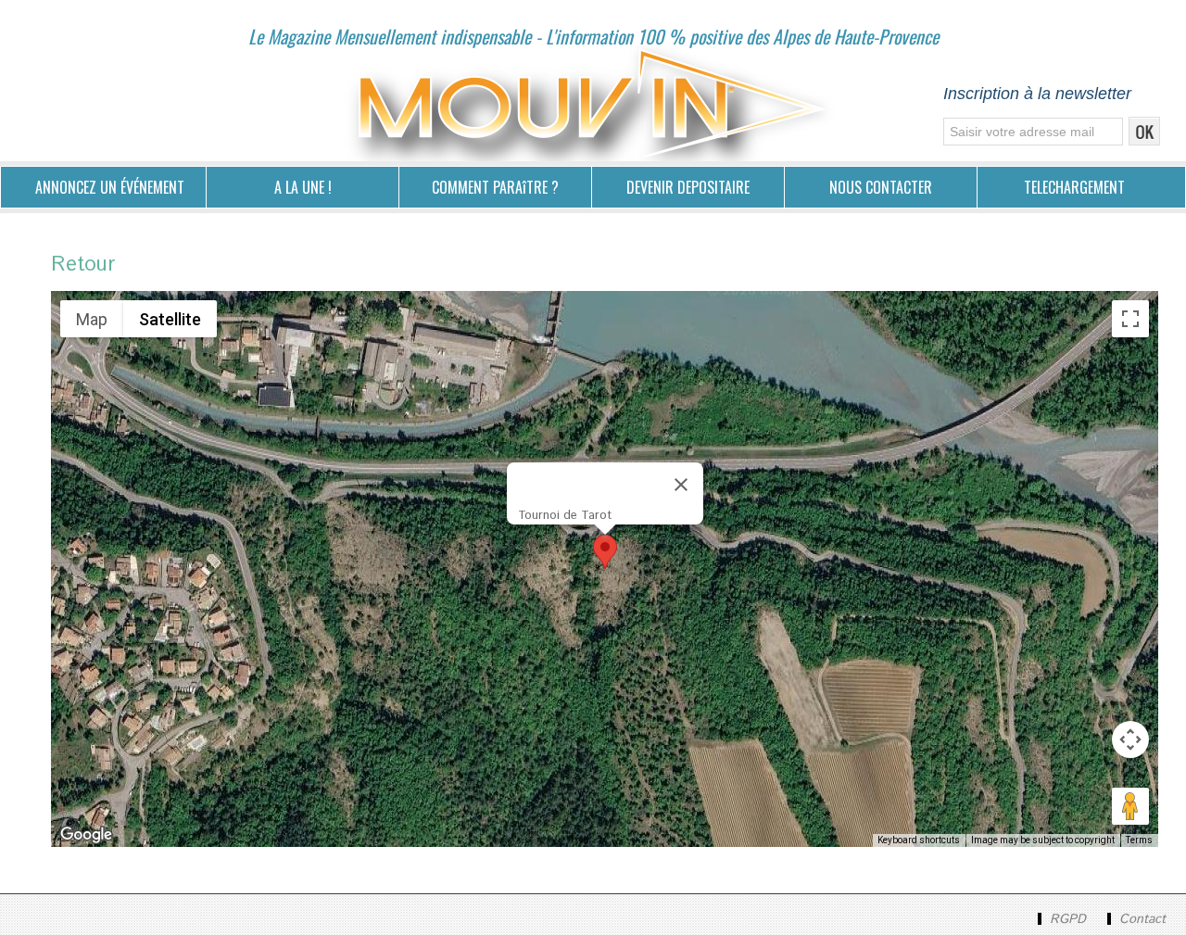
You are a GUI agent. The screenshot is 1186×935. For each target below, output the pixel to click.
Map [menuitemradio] (91, 319)
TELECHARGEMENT (1074, 187)
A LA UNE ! (303, 187)
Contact (1140, 919)
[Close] (681, 484)
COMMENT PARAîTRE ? (495, 187)
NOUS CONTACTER (880, 187)
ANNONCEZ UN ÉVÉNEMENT (109, 187)
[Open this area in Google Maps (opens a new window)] (86, 835)
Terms (1139, 840)
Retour (83, 265)
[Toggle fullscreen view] (1130, 318)
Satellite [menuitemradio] (170, 319)
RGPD (1068, 919)
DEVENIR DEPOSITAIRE (688, 187)
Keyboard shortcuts (918, 840)
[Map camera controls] (1130, 739)
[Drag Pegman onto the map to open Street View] (1130, 806)
